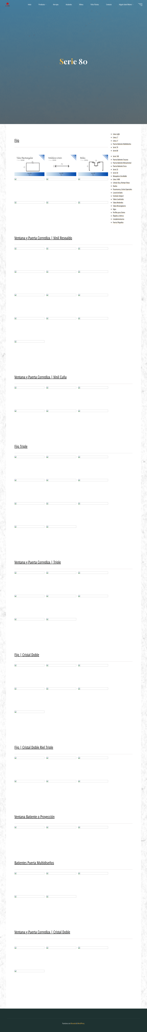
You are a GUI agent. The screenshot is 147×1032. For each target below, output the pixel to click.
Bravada (73, 1023)
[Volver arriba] (138, 1023)
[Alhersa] (8, 4)
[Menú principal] (140, 4)
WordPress (81, 1023)
